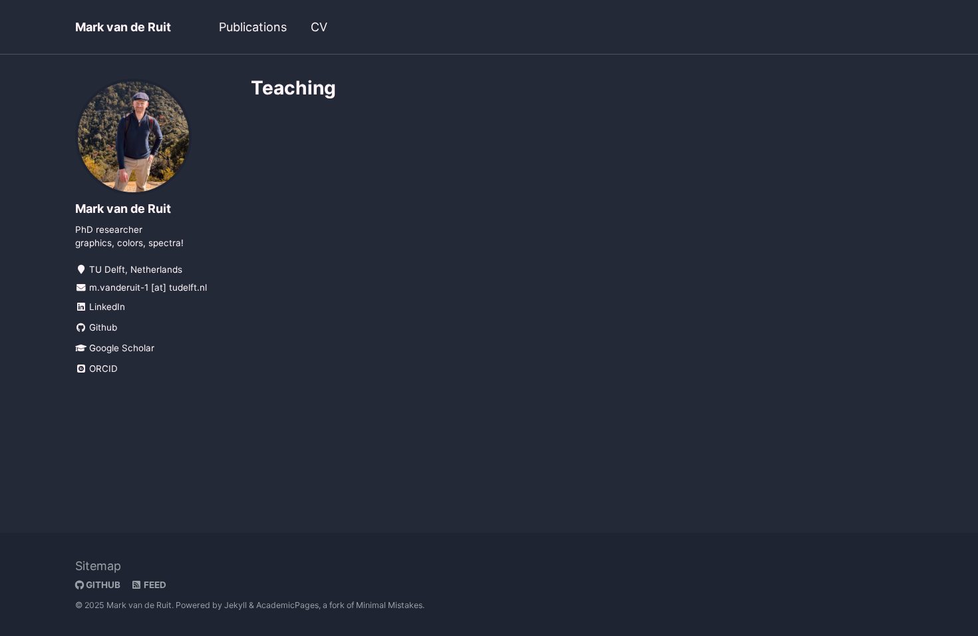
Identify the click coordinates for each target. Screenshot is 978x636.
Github (101, 327)
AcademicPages (287, 605)
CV (319, 27)
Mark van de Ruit (123, 27)
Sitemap (98, 566)
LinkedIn (105, 306)
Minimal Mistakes (389, 605)
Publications (253, 27)
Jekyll (235, 605)
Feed (154, 584)
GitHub (102, 584)
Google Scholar (120, 348)
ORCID (102, 368)
